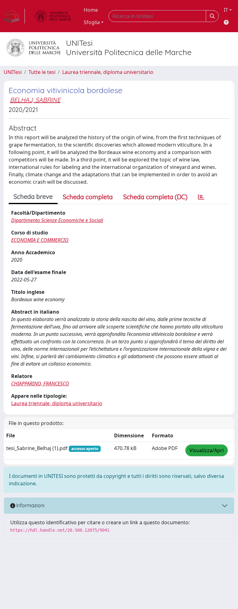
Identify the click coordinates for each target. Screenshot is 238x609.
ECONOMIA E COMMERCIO (39, 240)
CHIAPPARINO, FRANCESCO (40, 383)
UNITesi (13, 72)
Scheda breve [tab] (33, 196)
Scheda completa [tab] (88, 197)
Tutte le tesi (42, 72)
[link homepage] (14, 16)
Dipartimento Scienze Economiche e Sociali (57, 220)
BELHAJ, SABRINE (35, 100)
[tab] (201, 197)
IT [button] (226, 9)
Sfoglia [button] (92, 22)
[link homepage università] (53, 16)
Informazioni (29, 505)
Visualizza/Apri (206, 450)
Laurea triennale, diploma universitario (107, 72)
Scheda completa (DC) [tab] (155, 197)
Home (91, 9)
